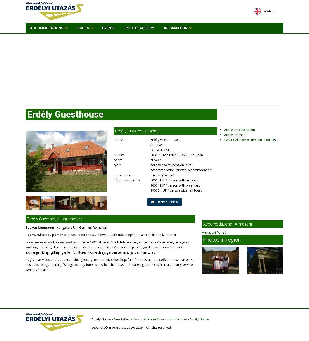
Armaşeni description (239, 129)
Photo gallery (140, 28)
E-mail (118, 319)
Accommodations (46, 28)
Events (109, 28)
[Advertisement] (154, 68)
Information (176, 28)
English (266, 11)
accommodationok (175, 319)
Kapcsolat (131, 319)
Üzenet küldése (167, 202)
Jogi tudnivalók (150, 319)
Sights (82, 28)
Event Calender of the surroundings (250, 140)
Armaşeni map (234, 135)
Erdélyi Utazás (199, 319)
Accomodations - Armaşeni (227, 224)
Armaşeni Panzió (214, 232)
